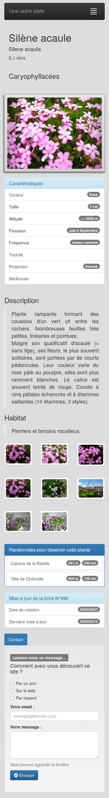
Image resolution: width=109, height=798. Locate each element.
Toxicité (16, 255)
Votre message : (26, 727)
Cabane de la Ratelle (53, 563)
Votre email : (22, 707)
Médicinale (19, 278)
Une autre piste (26, 10)
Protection (53, 267)
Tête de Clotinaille (53, 579)
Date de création (53, 610)
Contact (16, 639)
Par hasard (26, 698)
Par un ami (26, 683)
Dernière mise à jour (53, 622)
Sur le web (25, 690)
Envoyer (26, 775)
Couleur (53, 195)
